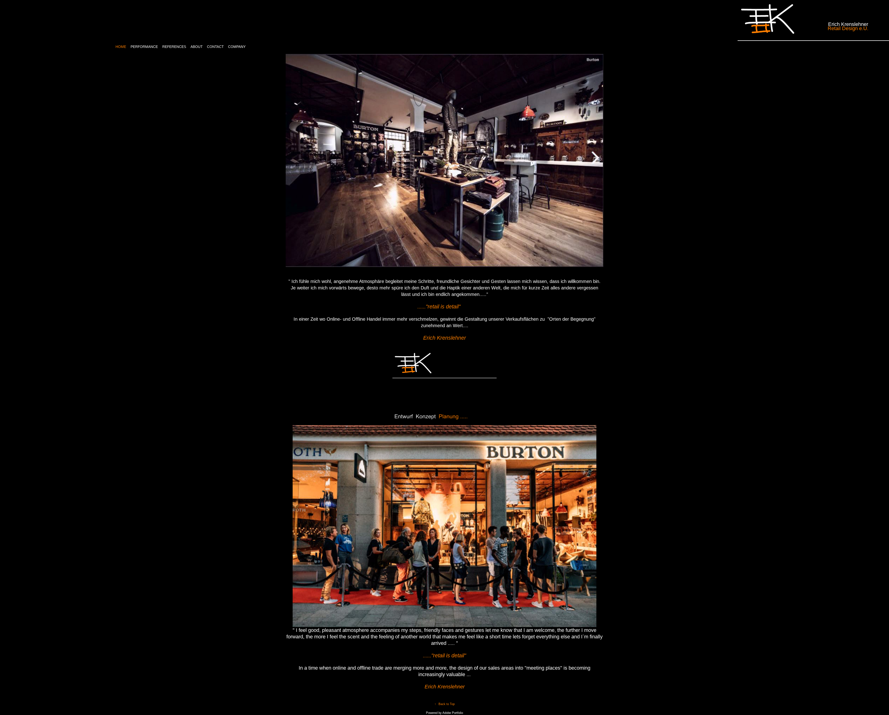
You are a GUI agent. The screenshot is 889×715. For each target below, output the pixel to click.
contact (215, 47)
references (174, 47)
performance (144, 47)
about (197, 47)
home (121, 47)
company (237, 47)
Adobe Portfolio (452, 713)
